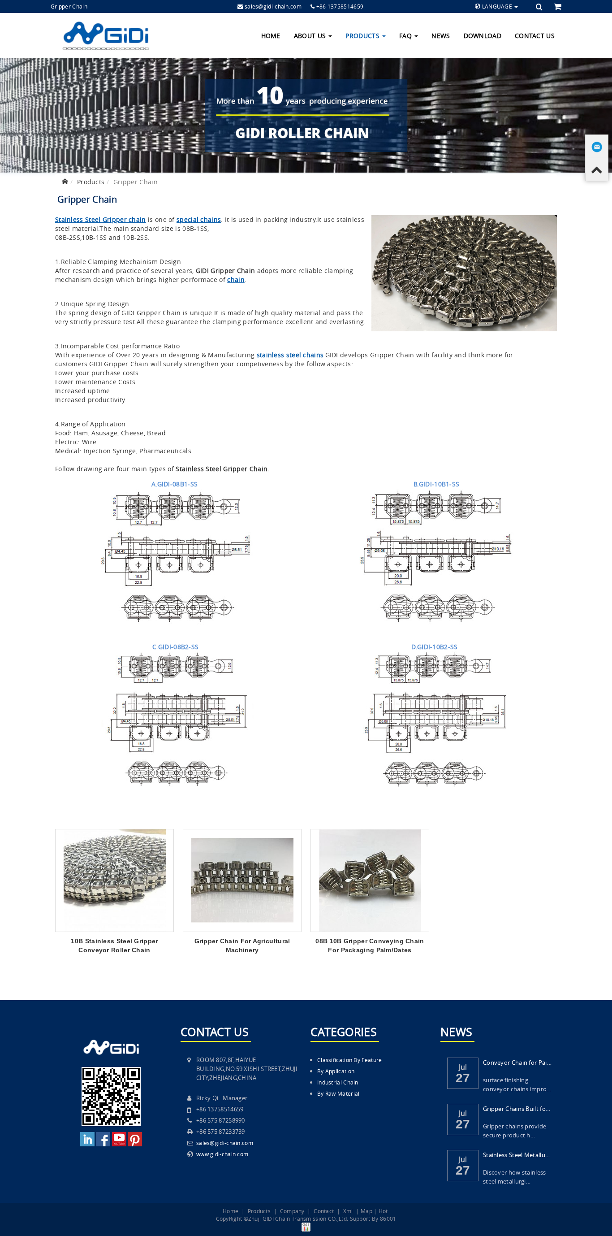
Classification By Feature (349, 1059)
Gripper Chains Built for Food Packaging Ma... (517, 1109)
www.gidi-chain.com (222, 1154)
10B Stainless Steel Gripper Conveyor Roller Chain (114, 945)
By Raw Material (338, 1093)
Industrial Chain (337, 1082)
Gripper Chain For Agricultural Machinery (242, 945)
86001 (388, 1218)
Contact (324, 1210)
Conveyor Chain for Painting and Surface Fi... (517, 1062)
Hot (383, 1210)
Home (270, 35)
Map (366, 1210)
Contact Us (535, 35)
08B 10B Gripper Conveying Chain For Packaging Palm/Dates (369, 945)
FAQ (406, 35)
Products (363, 35)
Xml (348, 1210)
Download (482, 35)
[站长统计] (306, 1226)
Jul (463, 1066)
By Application (335, 1071)
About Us (311, 35)
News (440, 35)
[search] (540, 7)
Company (292, 1210)
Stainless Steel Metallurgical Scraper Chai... (517, 1155)
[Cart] (557, 6)
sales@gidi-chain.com (273, 6)
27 (463, 1078)
